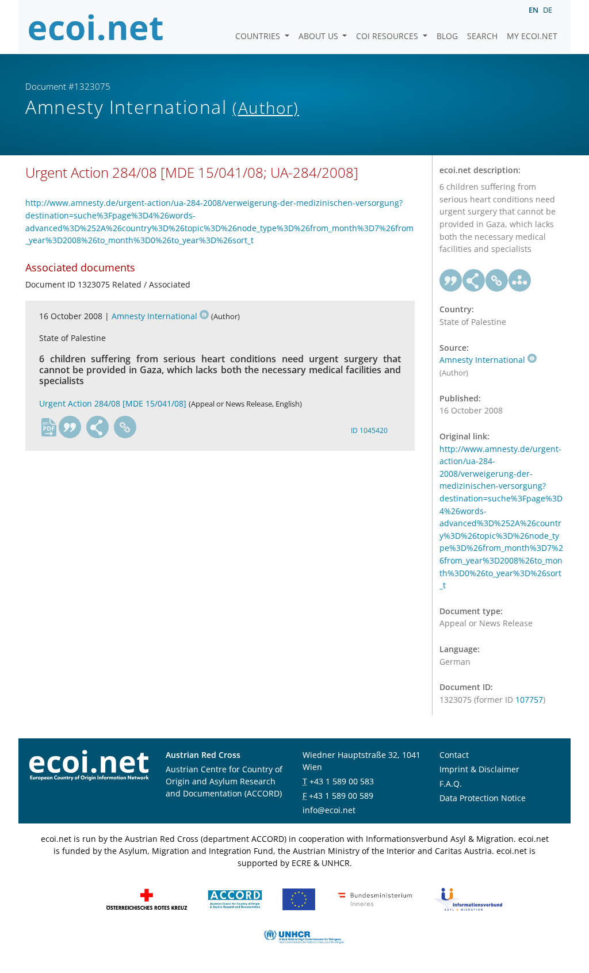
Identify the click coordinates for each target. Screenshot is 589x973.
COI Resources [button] (388, 35)
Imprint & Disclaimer (479, 769)
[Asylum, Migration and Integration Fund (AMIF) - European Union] (299, 898)
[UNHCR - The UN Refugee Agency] (303, 935)
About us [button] (320, 35)
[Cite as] (70, 427)
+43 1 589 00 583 (341, 781)
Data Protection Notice (482, 797)
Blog (447, 35)
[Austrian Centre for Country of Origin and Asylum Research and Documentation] (235, 898)
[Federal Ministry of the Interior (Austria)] (375, 898)
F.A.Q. (450, 783)
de (547, 10)
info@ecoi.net (329, 810)
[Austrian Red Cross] (146, 898)
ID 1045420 (369, 430)
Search (482, 35)
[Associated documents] (519, 280)
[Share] (97, 427)
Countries (258, 35)
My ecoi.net (532, 35)
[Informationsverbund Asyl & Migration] (468, 898)
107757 (529, 699)
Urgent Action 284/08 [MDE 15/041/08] (112, 403)
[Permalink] (125, 427)
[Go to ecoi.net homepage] (96, 27)
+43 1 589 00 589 (341, 795)
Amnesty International (154, 316)
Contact (454, 754)
